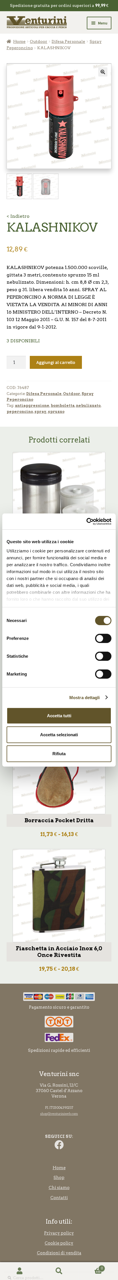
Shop (59, 1177)
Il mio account (19, 1271)
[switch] (103, 638)
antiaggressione (32, 405)
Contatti (59, 1197)
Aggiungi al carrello (55, 362)
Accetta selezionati (59, 734)
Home (19, 41)
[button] (102, 72)
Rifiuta (59, 753)
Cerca (58, 1271)
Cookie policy (59, 1243)
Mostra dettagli (84, 697)
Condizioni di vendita (59, 1253)
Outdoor (38, 41)
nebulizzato (88, 405)
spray (40, 411)
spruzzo (56, 411)
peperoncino (20, 411)
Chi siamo (59, 1187)
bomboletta (62, 405)
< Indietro (18, 216)
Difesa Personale (68, 41)
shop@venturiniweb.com (59, 1114)
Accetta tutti (59, 715)
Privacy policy (59, 1233)
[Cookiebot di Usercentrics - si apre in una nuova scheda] (86, 521)
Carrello (91, 1266)
